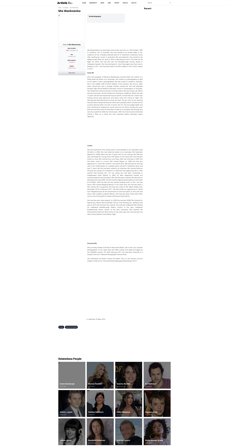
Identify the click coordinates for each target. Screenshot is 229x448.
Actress (61, 327)
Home (84, 3)
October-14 (74, 50)
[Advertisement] (115, 35)
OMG (109, 3)
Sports (116, 3)
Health (133, 3)
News (102, 3)
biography (65, 7)
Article (125, 3)
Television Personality (71, 327)
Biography (93, 3)
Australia (71, 62)
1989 (67, 50)
